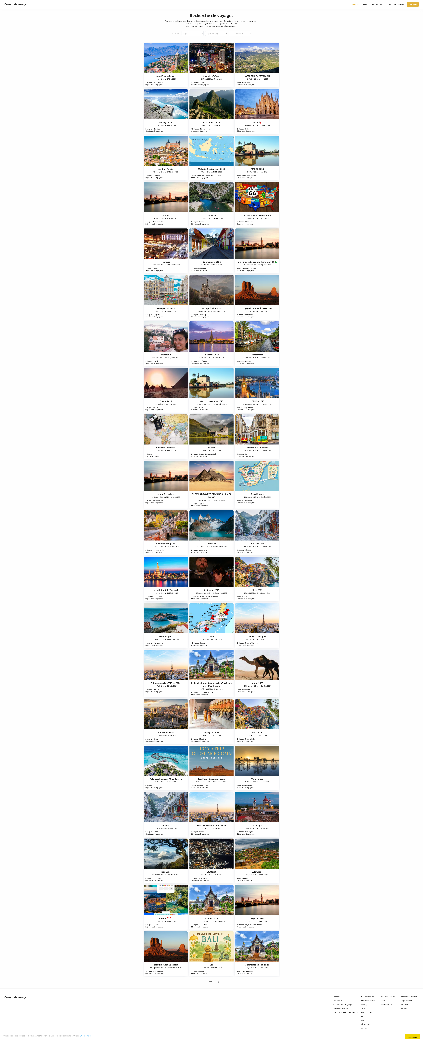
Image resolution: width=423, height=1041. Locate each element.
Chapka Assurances (368, 1001)
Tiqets (363, 1008)
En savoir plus (86, 1035)
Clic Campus (365, 1024)
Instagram (404, 1004)
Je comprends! (412, 1036)
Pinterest (404, 1008)
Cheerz (363, 1016)
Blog (365, 4)
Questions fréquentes (340, 1008)
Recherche (354, 4)
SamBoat (364, 1028)
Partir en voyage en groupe (342, 1004)
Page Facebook (406, 1001)
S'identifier (413, 4)
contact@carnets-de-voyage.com (347, 1012)
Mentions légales (387, 1004)
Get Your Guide (366, 1012)
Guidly (363, 1020)
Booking (364, 1004)
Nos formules (337, 1001)
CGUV (383, 1001)
